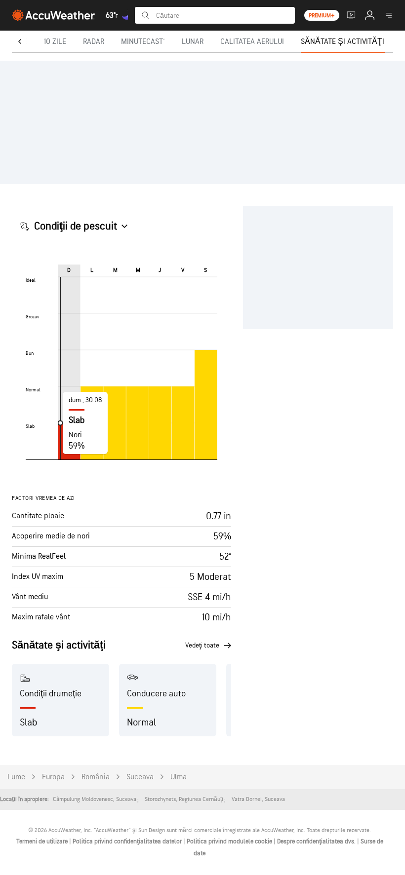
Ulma (178, 777)
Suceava (140, 777)
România (95, 777)
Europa (53, 777)
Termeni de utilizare (42, 841)
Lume (16, 777)
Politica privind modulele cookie (230, 841)
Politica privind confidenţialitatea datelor (128, 841)
